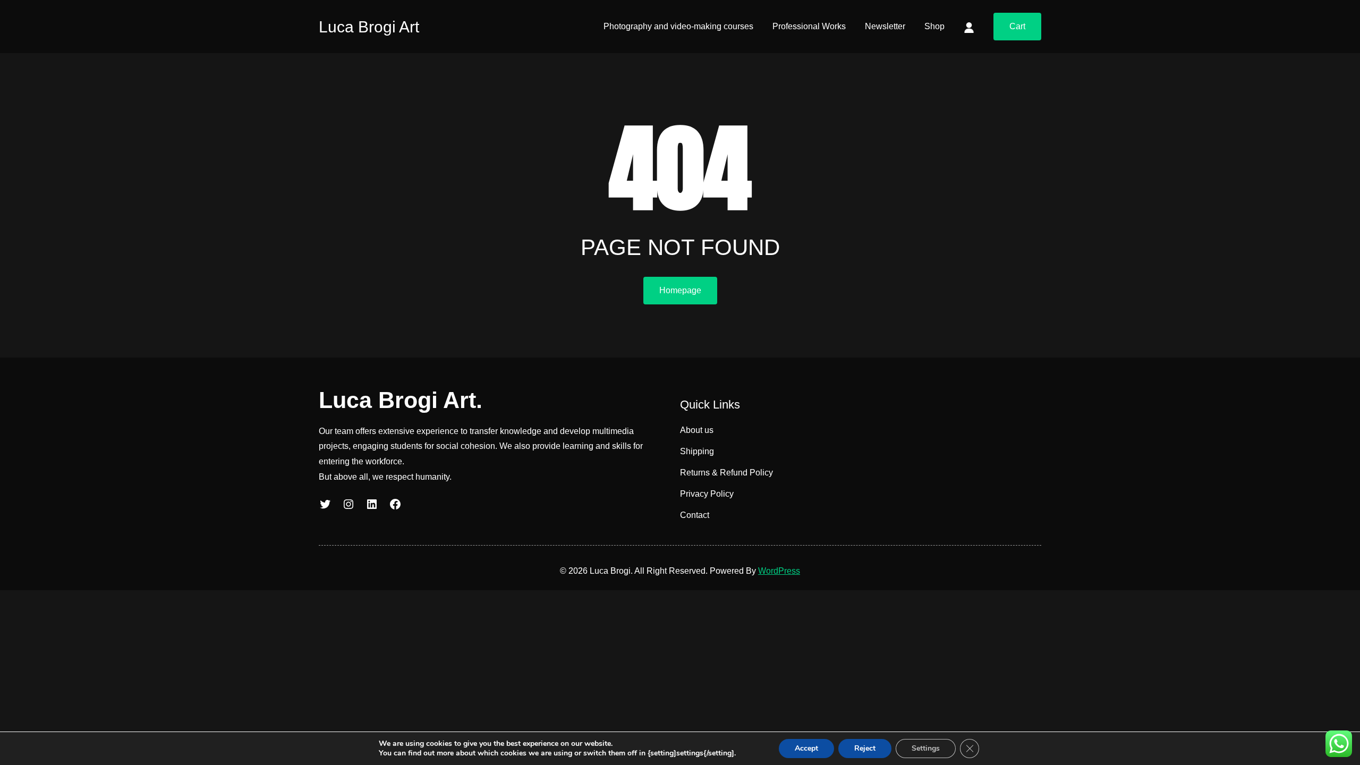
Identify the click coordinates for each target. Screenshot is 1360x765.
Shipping (697, 451)
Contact (694, 515)
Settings (926, 748)
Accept (806, 748)
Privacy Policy (707, 493)
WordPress (779, 570)
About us (696, 430)
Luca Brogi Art (369, 27)
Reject (865, 748)
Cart (1017, 26)
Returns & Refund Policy (726, 472)
